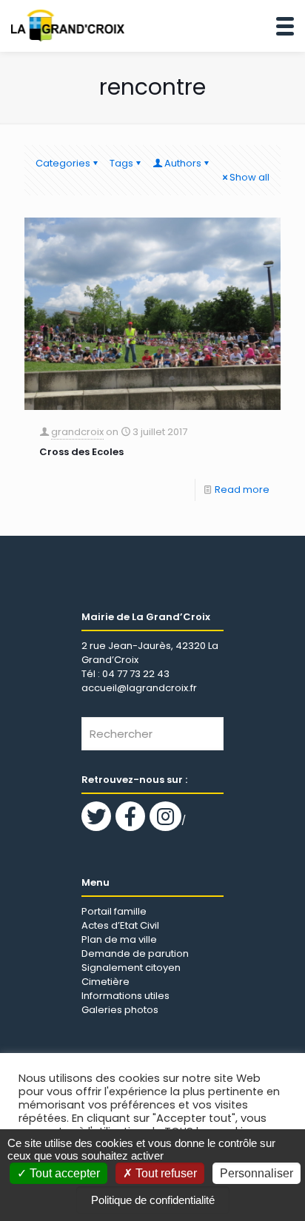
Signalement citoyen (131, 968)
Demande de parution (135, 953)
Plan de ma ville (119, 939)
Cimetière (105, 982)
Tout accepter (63, 1173)
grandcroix (77, 432)
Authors (182, 163)
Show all (249, 177)
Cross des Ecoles (81, 452)
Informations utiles (125, 996)
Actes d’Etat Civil (120, 925)
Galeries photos (119, 1010)
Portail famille (114, 911)
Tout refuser (165, 1173)
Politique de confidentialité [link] (153, 1200)
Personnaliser (256, 1173)
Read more (242, 489)
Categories (63, 163)
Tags (121, 163)
